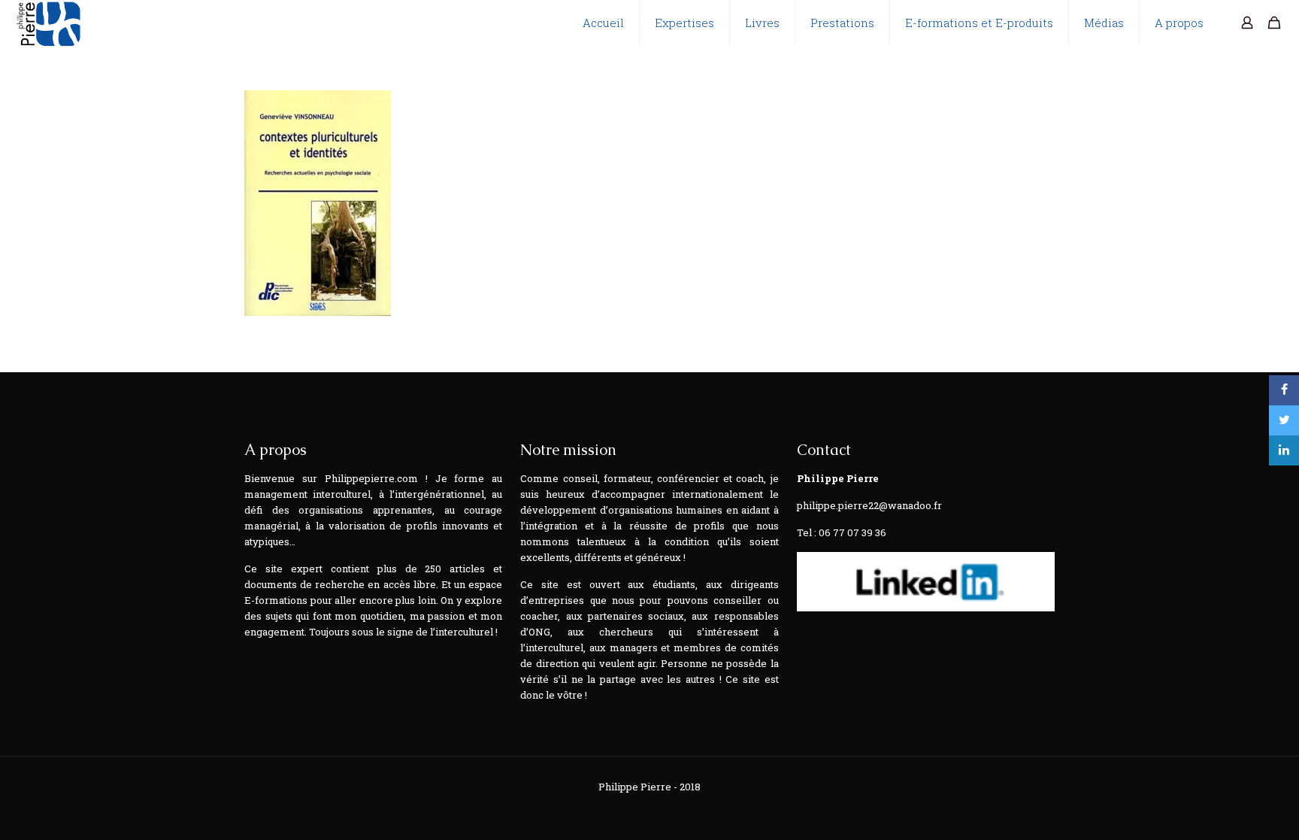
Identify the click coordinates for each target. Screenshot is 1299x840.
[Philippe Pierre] (47, 22)
